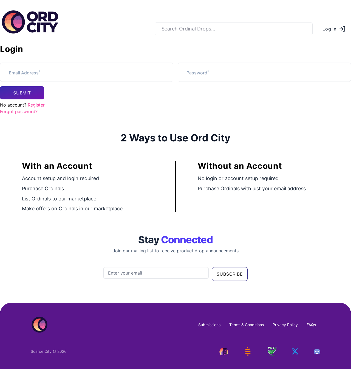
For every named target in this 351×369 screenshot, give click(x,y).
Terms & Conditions (246, 324)
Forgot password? (19, 111)
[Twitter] (295, 351)
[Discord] (317, 351)
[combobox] (234, 29)
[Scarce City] (223, 351)
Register (36, 105)
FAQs (311, 324)
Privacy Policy (285, 324)
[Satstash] (248, 351)
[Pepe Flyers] (272, 351)
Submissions (209, 324)
